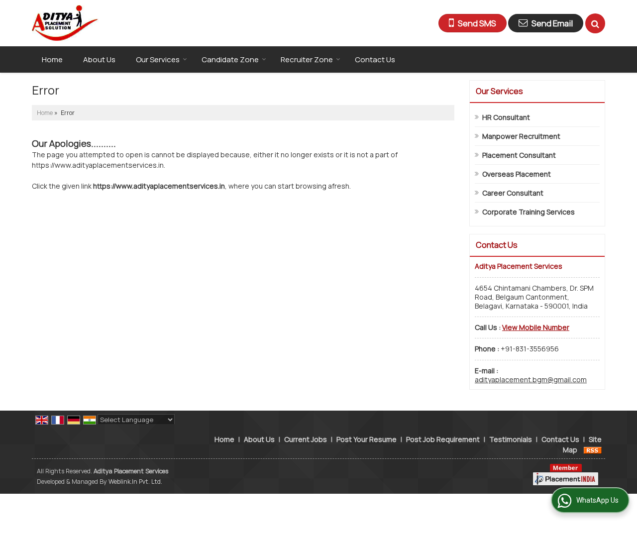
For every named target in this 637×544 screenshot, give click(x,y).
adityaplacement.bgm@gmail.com (531, 379)
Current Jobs (305, 439)
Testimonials (510, 439)
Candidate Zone (230, 59)
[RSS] (593, 449)
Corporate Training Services (528, 212)
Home (52, 59)
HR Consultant (506, 117)
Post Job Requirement (443, 439)
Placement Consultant (519, 155)
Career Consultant (512, 193)
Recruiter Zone (307, 59)
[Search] (595, 23)
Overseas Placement (516, 174)
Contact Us (375, 59)
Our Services (158, 59)
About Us (99, 59)
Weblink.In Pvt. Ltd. (135, 481)
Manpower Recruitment (521, 136)
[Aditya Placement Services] (65, 23)
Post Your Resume (366, 439)
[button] (535, 327)
